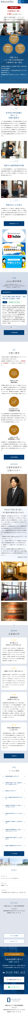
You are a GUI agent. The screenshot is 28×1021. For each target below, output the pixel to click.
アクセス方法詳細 (14, 935)
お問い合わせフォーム (15, 979)
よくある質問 (14, 853)
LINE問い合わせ (15, 987)
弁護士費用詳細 (14, 457)
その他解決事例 (14, 332)
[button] (11, 327)
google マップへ (14, 941)
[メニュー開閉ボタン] (26, 1)
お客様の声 (14, 756)
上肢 (5, 302)
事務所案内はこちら (14, 223)
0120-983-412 (15, 972)
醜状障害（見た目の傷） (15, 302)
